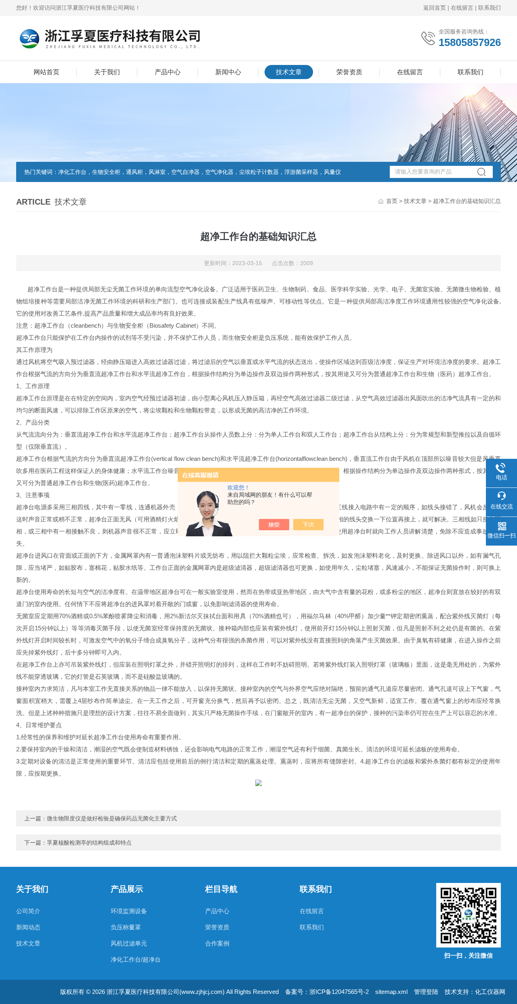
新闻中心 (228, 72)
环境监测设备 (129, 911)
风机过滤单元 (129, 943)
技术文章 (289, 72)
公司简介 (28, 911)
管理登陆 (426, 991)
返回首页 (434, 7)
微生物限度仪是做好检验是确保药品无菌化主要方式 (112, 818)
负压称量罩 (126, 927)
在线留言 (462, 7)
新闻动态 (28, 927)
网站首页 (46, 72)
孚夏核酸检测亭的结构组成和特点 (89, 842)
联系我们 (489, 7)
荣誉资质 (349, 72)
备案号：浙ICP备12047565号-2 (327, 991)
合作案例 (217, 943)
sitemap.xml (391, 991)
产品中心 (168, 72)
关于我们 (107, 72)
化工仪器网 (490, 991)
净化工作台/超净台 (136, 959)
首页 (391, 201)
